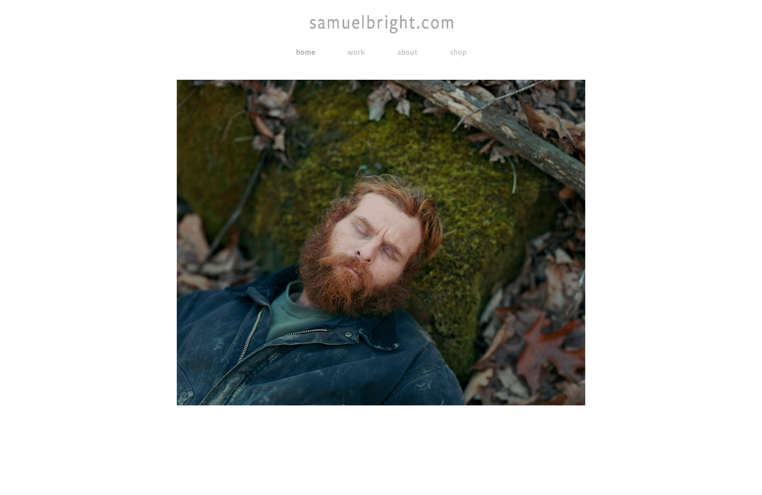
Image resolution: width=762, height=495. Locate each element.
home (305, 52)
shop (458, 52)
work (356, 52)
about (407, 52)
